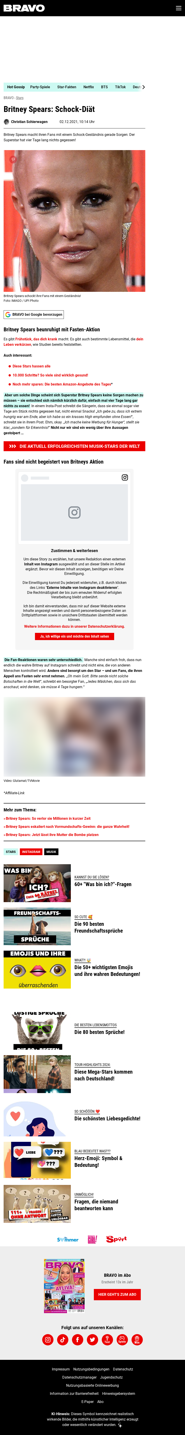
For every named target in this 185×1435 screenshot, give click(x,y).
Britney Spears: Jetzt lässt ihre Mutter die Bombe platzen (52, 835)
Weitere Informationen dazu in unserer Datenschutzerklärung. (74, 626)
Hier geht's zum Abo (117, 1294)
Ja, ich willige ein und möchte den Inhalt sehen (74, 636)
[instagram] (47, 1339)
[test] (107, 1339)
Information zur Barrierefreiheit (74, 1393)
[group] (72, 87)
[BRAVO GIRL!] (92, 1239)
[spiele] (122, 1339)
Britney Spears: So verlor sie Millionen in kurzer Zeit (48, 818)
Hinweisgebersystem (118, 1393)
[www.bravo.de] (24, 8)
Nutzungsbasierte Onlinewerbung (92, 1385)
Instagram (31, 852)
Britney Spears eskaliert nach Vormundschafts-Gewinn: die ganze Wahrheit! (67, 826)
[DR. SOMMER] (67, 1239)
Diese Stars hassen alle (32, 366)
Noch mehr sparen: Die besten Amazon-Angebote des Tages (62, 384)
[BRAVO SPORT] (117, 1239)
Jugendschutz (111, 1377)
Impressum (61, 1369)
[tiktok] (62, 1339)
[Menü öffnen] (178, 8)
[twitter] (92, 1339)
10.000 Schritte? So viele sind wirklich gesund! (50, 375)
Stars (19, 98)
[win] (137, 1339)
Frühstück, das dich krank (36, 339)
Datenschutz (123, 1369)
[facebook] (77, 1339)
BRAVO (9, 98)
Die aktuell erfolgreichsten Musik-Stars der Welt (80, 446)
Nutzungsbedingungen (91, 1369)
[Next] (141, 87)
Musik (51, 852)
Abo (100, 1402)
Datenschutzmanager (79, 1377)
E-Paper (87, 1402)
